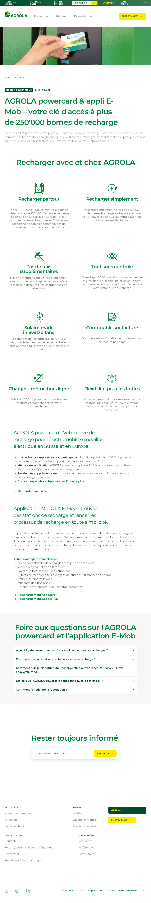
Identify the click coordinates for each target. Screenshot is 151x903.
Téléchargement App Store (37, 595)
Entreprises (59, 3)
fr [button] (141, 3)
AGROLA (109, 3)
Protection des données (122, 890)
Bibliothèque (13, 77)
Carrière (124, 3)
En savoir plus (75, 481)
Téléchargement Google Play (38, 599)
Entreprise (41, 16)
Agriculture (36, 3)
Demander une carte (32, 491)
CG (144, 890)
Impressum (95, 890)
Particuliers (11, 3)
